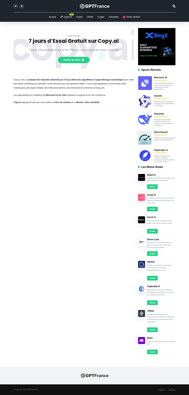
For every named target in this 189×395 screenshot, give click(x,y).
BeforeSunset (161, 132)
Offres (90, 17)
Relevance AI (160, 77)
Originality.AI (153, 286)
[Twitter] (16, 6)
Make (150, 338)
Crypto (79, 17)
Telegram (172, 390)
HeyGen (151, 261)
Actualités (113, 17)
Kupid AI (151, 175)
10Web (150, 311)
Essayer (152, 187)
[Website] (22, 6)
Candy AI (151, 195)
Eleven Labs (153, 239)
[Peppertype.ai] (145, 161)
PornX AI (151, 217)
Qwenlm (158, 96)
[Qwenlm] (145, 107)
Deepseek (159, 113)
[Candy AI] (141, 200)
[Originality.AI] (141, 291)
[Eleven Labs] (141, 244)
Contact (161, 390)
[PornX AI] (141, 222)
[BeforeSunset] (145, 144)
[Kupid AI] (141, 180)
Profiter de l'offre (72, 60)
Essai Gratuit (74, 35)
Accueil (52, 17)
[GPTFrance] (95, 6)
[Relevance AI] (145, 89)
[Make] (141, 343)
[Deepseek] (145, 125)
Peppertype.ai (161, 150)
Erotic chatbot (131, 17)
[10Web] (141, 316)
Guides (101, 17)
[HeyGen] (141, 267)
